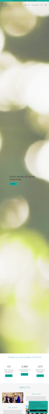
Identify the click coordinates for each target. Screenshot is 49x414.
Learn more (9, 375)
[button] (41, 5)
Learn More (13, 183)
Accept (38, 410)
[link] (6, 4)
